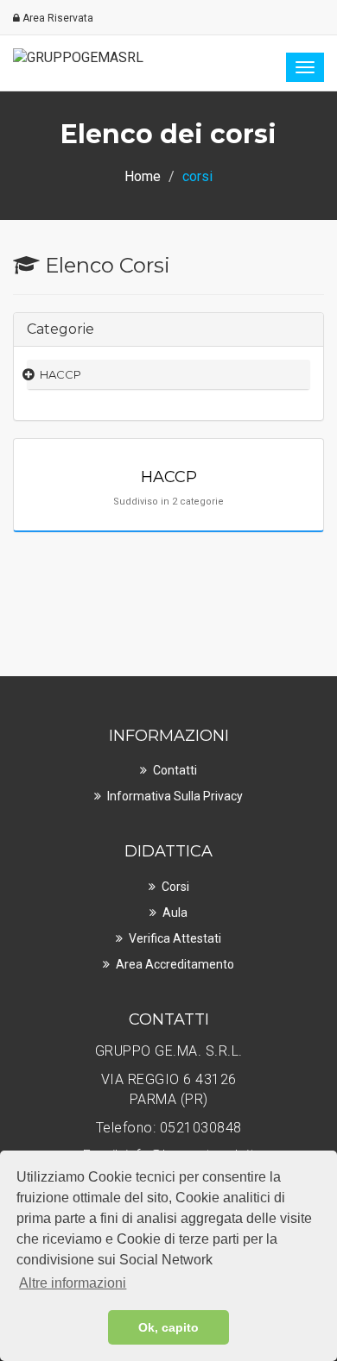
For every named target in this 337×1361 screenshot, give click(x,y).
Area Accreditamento (175, 964)
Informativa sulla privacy (175, 796)
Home (142, 176)
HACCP (60, 374)
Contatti (175, 770)
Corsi (175, 887)
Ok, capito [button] (168, 1327)
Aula (175, 912)
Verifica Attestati (175, 938)
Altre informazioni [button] (72, 1283)
